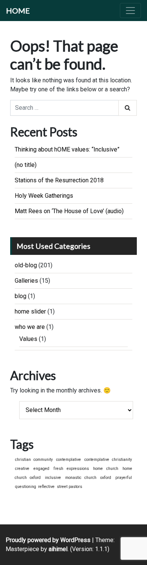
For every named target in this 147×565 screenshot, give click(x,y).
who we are (30, 326)
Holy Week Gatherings (44, 195)
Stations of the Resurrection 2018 (59, 180)
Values (28, 338)
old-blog (26, 265)
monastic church (80, 477)
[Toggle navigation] (130, 10)
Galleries (26, 280)
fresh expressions (71, 468)
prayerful (123, 477)
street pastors (69, 486)
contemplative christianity (108, 459)
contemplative (68, 459)
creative (22, 468)
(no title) (26, 164)
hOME (18, 10)
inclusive (53, 477)
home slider (30, 311)
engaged (41, 468)
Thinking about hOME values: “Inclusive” (67, 149)
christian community (34, 459)
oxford (105, 477)
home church (105, 468)
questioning (25, 486)
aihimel (58, 549)
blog (20, 296)
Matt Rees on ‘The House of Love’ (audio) (69, 211)
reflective (46, 486)
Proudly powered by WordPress (48, 540)
